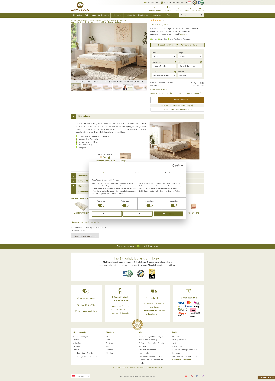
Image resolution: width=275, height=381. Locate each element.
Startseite (74, 20)
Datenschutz (177, 346)
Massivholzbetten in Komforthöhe (114, 20)
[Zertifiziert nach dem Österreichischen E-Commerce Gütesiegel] (128, 273)
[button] (152, 2)
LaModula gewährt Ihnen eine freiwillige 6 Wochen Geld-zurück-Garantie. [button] (120, 309)
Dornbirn (109, 350)
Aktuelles (76, 346)
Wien (108, 336)
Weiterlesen (183, 34)
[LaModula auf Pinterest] (191, 376)
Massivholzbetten (95, 20)
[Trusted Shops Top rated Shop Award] (152, 273)
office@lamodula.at (88, 311)
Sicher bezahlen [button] (189, 297)
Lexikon (142, 363)
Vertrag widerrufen (179, 340)
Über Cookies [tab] (170, 173)
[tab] (137, 116)
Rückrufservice (87, 305)
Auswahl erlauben (137, 214)
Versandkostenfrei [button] (154, 298)
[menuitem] (77, 15)
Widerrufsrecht (178, 336)
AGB (174, 343)
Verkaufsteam (78, 343)
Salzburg (109, 343)
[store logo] (80, 7)
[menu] (123, 15)
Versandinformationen (147, 350)
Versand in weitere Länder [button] (189, 94)
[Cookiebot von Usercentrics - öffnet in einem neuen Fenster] (174, 166)
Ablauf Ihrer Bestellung (148, 340)
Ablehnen (106, 214)
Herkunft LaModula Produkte (150, 356)
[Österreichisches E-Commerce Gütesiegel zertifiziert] (201, 2)
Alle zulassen (168, 214)
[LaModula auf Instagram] (202, 376)
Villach (108, 346)
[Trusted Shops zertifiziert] (194, 2)
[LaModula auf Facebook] (197, 376)
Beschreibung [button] (84, 116)
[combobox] (191, 15)
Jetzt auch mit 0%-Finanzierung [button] (175, 105)
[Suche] (202, 15)
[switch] (125, 205)
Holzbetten (83, 20)
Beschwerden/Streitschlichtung (184, 356)
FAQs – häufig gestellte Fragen (151, 336)
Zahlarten (142, 346)
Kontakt (76, 340)
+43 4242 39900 (88, 298)
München (109, 353)
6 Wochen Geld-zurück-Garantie (151, 343)
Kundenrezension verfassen (84, 236)
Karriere (76, 350)
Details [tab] (137, 173)
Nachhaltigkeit (144, 353)
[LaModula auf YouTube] (186, 376)
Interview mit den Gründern (83, 353)
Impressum (176, 353)
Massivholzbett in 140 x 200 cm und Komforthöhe (88, 22)
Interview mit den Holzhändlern (151, 360)
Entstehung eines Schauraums (85, 356)
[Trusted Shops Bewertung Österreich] (140, 273)
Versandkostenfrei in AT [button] (159, 94)
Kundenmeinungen (80, 336)
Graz (108, 340)
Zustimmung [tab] (105, 173)
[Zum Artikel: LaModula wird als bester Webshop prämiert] (137, 325)
